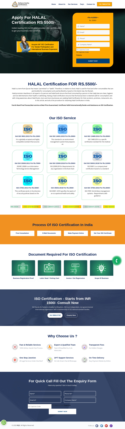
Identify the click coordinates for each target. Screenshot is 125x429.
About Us (61, 4)
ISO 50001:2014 (76, 207)
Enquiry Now (71, 315)
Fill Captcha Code (82, 52)
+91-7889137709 (104, 4)
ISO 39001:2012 (36, 207)
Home (54, 4)
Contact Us (91, 4)
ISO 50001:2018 (97, 207)
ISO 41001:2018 (56, 207)
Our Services (72, 4)
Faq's (82, 4)
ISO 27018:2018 (16, 207)
